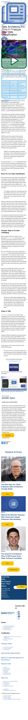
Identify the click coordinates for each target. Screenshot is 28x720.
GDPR (19, 119)
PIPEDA (11, 122)
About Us (7, 3)
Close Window (4, 101)
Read (7, 494)
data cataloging (11, 238)
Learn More (8, 435)
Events (21, 17)
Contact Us (10, 5)
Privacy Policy (7, 696)
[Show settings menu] (23, 390)
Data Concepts (7, 674)
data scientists (14, 161)
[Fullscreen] (25, 390)
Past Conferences (8, 629)
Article (3, 481)
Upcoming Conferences (9, 626)
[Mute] (20, 390)
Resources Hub (23, 21)
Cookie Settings (7, 698)
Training (6, 640)
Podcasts (6, 671)
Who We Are (10, 6)
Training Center (23, 18)
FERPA (10, 125)
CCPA (8, 124)
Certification (22, 19)
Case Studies (7, 668)
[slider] (13, 390)
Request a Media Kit (8, 686)
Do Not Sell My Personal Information (12, 699)
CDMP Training (4, 69)
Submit (21, 586)
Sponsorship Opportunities (11, 2)
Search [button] (17, 30)
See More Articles (13, 569)
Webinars (6, 670)
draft (2, 141)
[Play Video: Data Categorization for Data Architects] (14, 382)
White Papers (7, 669)
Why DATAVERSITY (12, 7)
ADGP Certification (5, 45)
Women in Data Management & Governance (12, 659)
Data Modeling (4, 314)
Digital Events (7, 628)
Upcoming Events (5, 100)
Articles (5, 667)
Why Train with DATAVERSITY (11, 681)
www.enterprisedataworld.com (14, 361)
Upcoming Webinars (8, 627)
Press (8, 8)
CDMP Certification (8, 638)
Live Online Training (8, 647)
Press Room (6, 683)
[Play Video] (2, 390)
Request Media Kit (11, 9)
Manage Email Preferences (10, 690)
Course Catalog (4, 35)
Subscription (7, 649)
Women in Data (23, 20)
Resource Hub (6, 664)
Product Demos (7, 673)
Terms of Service (7, 695)
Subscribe (7, 1)
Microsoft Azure (4, 253)
